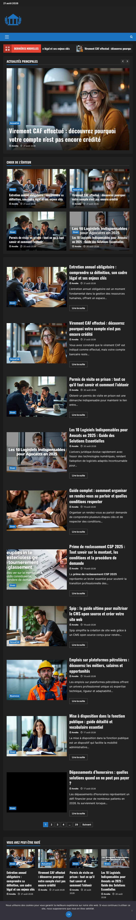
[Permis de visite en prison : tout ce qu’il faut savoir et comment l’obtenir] (84, 858)
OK (68, 914)
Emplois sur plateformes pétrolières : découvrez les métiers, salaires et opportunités (37, 680)
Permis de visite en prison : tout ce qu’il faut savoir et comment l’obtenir (36, 239)
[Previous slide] (123, 61)
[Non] (132, 910)
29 (76, 824)
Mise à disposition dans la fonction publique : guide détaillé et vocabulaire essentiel (37, 736)
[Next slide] (127, 61)
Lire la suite (80, 309)
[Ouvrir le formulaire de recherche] (131, 37)
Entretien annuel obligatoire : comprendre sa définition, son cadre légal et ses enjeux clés (36, 197)
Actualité (14, 123)
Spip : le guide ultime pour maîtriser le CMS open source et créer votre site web (37, 626)
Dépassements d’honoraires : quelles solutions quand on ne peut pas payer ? (37, 792)
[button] (6, 36)
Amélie (15, 146)
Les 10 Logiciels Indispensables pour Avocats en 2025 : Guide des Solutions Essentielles (99, 239)
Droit (12, 189)
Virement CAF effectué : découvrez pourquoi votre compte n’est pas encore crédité (62, 134)
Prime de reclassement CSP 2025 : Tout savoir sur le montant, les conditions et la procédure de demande (37, 569)
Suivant (86, 824)
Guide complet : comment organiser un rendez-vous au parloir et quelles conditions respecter (37, 511)
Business (14, 695)
